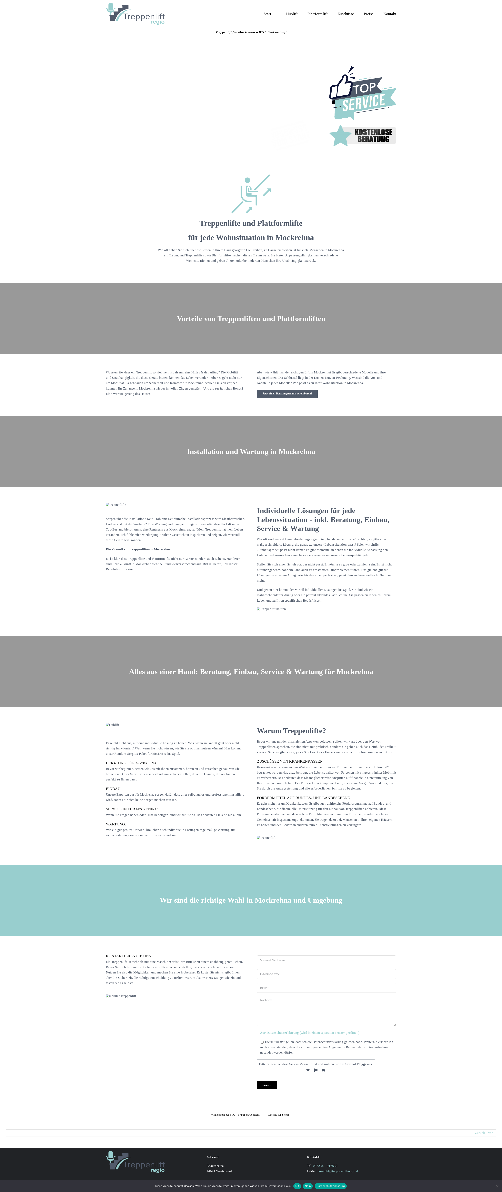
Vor (490, 1133)
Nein (308, 1185)
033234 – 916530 (325, 1166)
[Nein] (497, 1186)
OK (297, 1185)
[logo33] (135, 4)
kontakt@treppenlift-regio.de (338, 1171)
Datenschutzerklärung (331, 1185)
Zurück (480, 1133)
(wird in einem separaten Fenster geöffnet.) (309, 1033)
